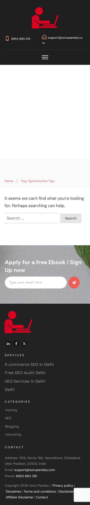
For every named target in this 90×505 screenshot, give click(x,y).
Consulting (13, 434)
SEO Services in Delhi (25, 381)
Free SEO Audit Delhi (25, 372)
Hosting (11, 410)
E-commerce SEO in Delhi (29, 364)
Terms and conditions (40, 491)
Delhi (10, 389)
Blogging (12, 426)
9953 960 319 (20, 39)
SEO (8, 418)
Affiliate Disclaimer (19, 497)
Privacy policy (62, 485)
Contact (42, 497)
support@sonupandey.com (34, 470)
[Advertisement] (45, 112)
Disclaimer (13, 491)
